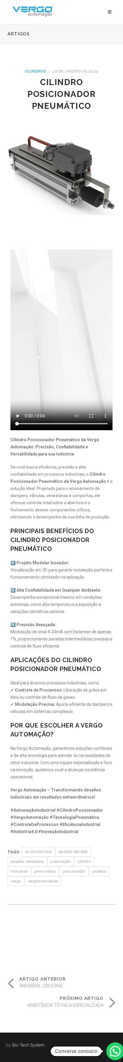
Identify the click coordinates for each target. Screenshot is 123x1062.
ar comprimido (38, 851)
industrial (19, 871)
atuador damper (73, 851)
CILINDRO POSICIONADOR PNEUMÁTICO (61, 94)
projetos (99, 871)
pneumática (45, 871)
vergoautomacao (43, 881)
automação (60, 861)
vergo (16, 881)
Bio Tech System (28, 1045)
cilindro (84, 861)
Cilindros (35, 71)
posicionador (74, 871)
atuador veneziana (27, 861)
